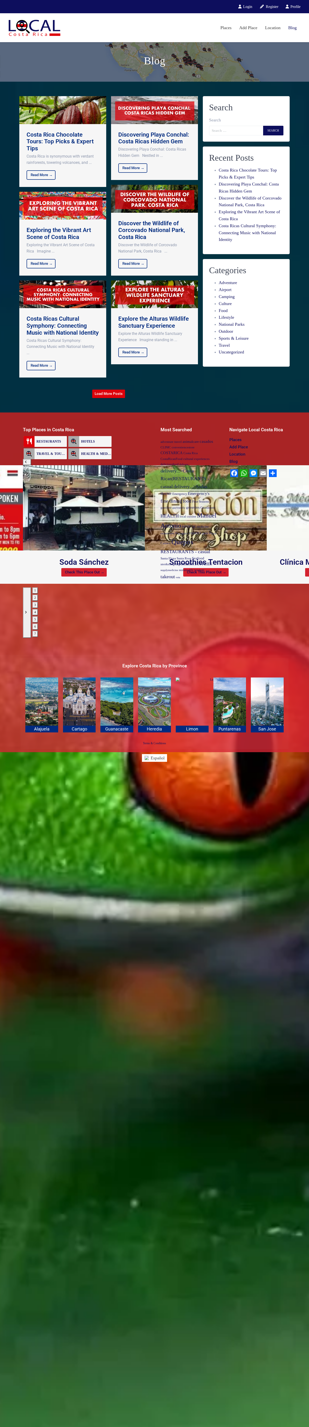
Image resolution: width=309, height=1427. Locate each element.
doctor (166, 493)
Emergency (179, 494)
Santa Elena (168, 558)
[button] (27, 462)
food (187, 501)
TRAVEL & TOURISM (51, 454)
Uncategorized (231, 352)
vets (178, 577)
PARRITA (195, 533)
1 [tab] (35, 590)
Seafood (198, 558)
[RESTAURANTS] (29, 441)
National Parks (232, 324)
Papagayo (181, 533)
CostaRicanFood (172, 459)
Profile (295, 7)
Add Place (248, 27)
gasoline (166, 507)
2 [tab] (35, 597)
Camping (227, 296)
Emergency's (199, 493)
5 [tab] (35, 619)
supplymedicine (169, 570)
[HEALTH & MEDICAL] (73, 453)
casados (206, 441)
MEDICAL (189, 526)
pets (205, 533)
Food (223, 310)
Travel (224, 345)
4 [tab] (35, 612)
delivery (184, 464)
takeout (168, 576)
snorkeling (168, 564)
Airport (225, 289)
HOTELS (88, 441)
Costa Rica (190, 453)
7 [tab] (35, 634)
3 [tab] (35, 605)
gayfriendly (178, 507)
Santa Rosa (184, 558)
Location (273, 27)
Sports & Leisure (234, 338)
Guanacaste (207, 507)
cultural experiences (196, 459)
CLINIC (166, 447)
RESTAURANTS (48, 441)
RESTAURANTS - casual (185, 551)
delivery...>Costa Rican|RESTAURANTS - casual (185, 478)
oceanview (168, 533)
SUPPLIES (203, 564)
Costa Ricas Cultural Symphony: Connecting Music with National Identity (247, 232)
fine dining (171, 501)
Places (226, 27)
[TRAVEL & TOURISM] (29, 453)
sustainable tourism (191, 570)
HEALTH (170, 515)
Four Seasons (200, 501)
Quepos (182, 542)
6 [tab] (35, 626)
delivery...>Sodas (190, 486)
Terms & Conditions (154, 743)
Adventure (228, 282)
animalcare (191, 442)
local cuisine (188, 516)
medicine (203, 526)
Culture (225, 303)
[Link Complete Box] (62, 141)
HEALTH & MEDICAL (96, 454)
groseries (193, 507)
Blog (292, 27)
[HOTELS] (73, 441)
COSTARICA (172, 453)
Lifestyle (226, 317)
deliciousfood (170, 464)
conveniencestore (183, 447)
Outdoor (226, 331)
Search (215, 120)
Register (271, 7)
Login (247, 7)
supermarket (184, 564)
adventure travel (171, 442)
